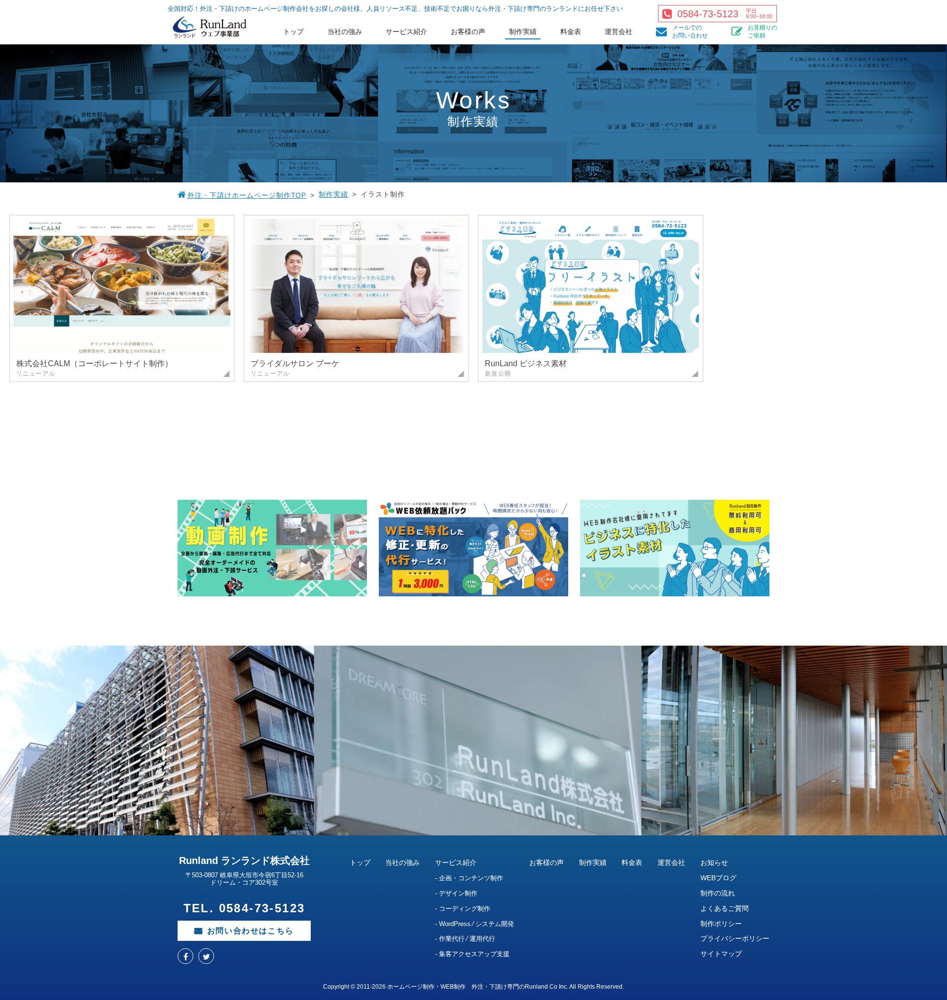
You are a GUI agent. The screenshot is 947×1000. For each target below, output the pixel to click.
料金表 (570, 31)
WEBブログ (718, 878)
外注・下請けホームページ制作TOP (246, 195)
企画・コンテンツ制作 (471, 878)
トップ (293, 31)
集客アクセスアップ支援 (474, 954)
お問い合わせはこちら (250, 931)
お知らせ (714, 862)
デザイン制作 (458, 893)
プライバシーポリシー (734, 938)
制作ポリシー (721, 924)
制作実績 (523, 31)
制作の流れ (717, 893)
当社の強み (345, 31)
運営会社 (618, 31)
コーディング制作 (464, 908)
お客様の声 (468, 31)
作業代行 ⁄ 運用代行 (467, 938)
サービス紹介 (406, 31)
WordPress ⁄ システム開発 (476, 924)
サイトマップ (721, 954)
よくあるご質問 (724, 908)
